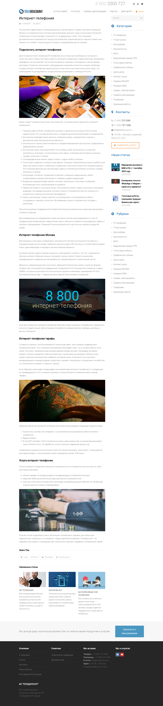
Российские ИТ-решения (30, 674)
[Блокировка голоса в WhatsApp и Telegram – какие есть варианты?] (115, 182)
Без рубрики (119, 44)
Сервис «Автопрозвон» (124, 90)
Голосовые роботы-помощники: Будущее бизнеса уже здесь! (131, 199)
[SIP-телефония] (32, 579)
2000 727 (110, 3)
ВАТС (38, 24)
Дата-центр (118, 72)
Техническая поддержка (62, 655)
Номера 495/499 (121, 81)
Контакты (23, 664)
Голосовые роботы (122, 63)
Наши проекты (25, 669)
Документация (57, 660)
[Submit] (141, 18)
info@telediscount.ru (123, 130)
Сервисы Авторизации (123, 95)
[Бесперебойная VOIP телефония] (91, 580)
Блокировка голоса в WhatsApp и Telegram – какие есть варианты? (132, 183)
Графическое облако (123, 67)
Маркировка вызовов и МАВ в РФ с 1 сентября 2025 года (132, 168)
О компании (24, 655)
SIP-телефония (26, 590)
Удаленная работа (122, 104)
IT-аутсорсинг (119, 40)
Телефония (118, 99)
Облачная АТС (55, 590)
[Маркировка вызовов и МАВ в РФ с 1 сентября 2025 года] (115, 167)
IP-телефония (119, 35)
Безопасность (120, 49)
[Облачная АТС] (62, 579)
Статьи (22, 660)
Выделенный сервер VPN (125, 58)
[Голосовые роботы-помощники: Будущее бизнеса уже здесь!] (115, 198)
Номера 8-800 (120, 86)
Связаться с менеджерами (129, 631)
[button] (24, 557)
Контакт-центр (120, 76)
